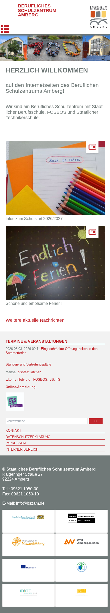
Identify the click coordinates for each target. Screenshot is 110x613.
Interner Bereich (22, 449)
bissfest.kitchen (29, 372)
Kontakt (13, 430)
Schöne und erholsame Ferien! (34, 303)
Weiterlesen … (65, 190)
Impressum (16, 443)
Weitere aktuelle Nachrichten (35, 320)
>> (96, 421)
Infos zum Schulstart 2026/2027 (34, 218)
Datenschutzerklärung (28, 437)
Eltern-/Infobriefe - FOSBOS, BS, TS (33, 379)
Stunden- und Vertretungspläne (28, 364)
